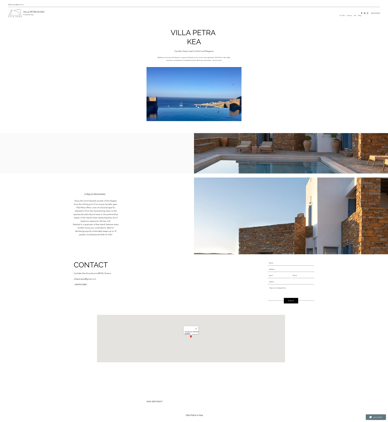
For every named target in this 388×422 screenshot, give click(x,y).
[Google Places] (362, 13)
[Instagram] (365, 13)
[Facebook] (368, 13)
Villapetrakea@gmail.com (16, 4)
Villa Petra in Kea (194, 415)
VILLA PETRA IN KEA (33, 12)
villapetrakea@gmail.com (85, 279)
